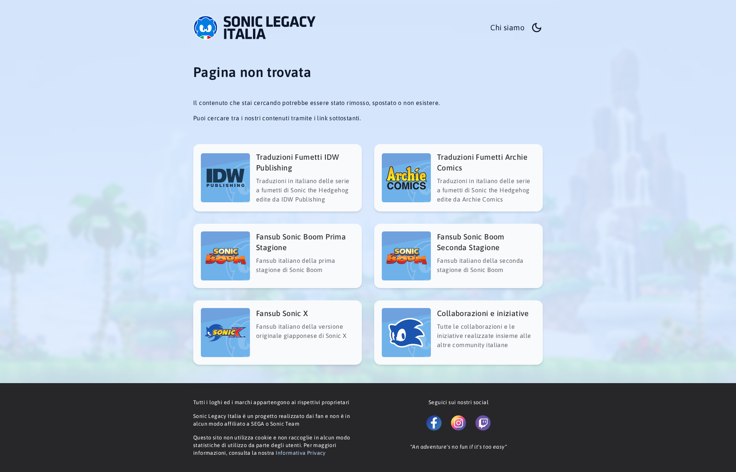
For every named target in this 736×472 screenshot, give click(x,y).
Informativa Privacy (301, 453)
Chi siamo (507, 27)
